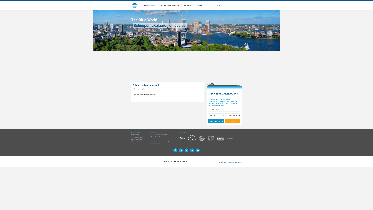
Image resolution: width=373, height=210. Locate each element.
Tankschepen (224, 101)
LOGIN (218, 5)
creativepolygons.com (226, 162)
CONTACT (166, 162)
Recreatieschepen (231, 103)
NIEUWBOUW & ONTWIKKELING (170, 5)
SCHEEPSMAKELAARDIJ (149, 5)
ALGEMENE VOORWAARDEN (179, 162)
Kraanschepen (214, 101)
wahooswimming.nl (155, 143)
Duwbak (211, 103)
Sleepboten (219, 103)
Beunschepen (225, 99)
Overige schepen (214, 105)
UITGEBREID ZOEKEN (216, 121)
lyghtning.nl (238, 162)
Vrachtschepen (214, 99)
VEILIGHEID (200, 5)
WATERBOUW (188, 5)
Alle (222, 105)
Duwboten (234, 101)
